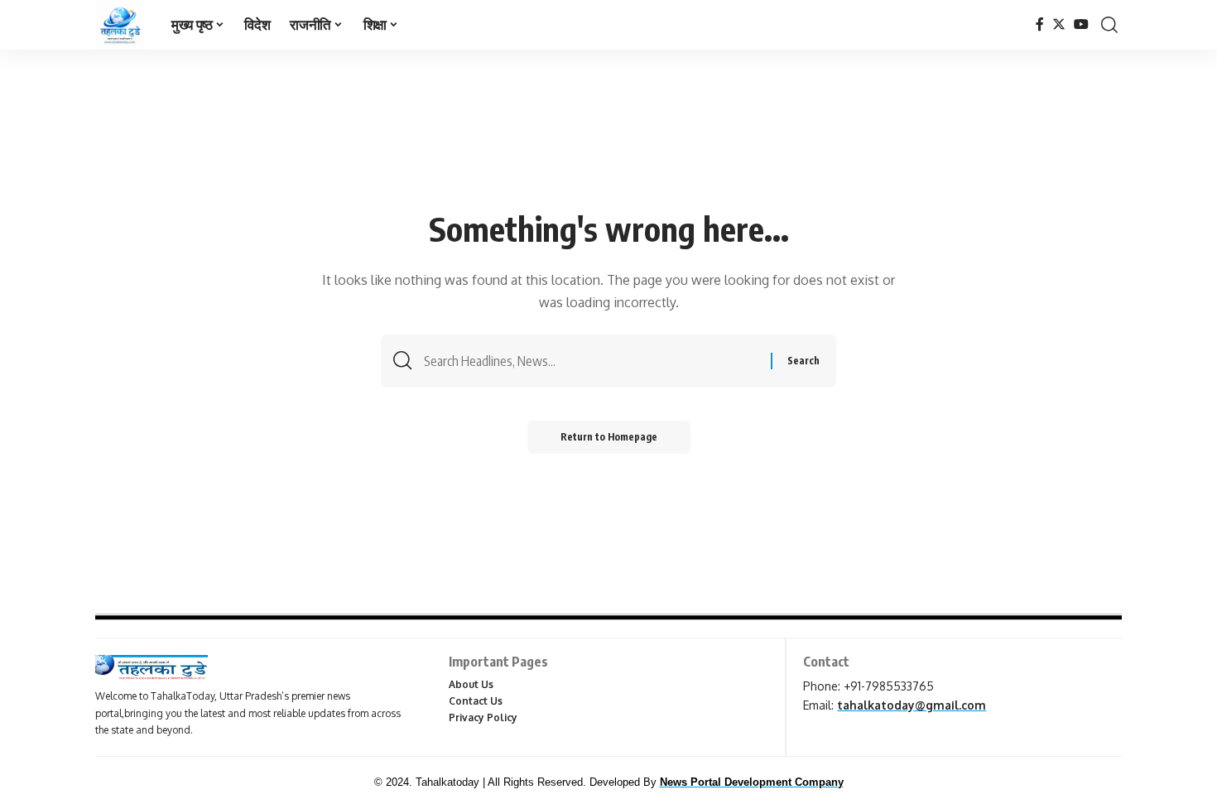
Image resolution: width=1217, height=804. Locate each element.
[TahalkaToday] (120, 25)
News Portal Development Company (752, 782)
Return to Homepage (608, 437)
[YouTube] (1081, 24)
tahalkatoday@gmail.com (911, 705)
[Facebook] (1040, 24)
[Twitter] (1059, 24)
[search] (1109, 25)
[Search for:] (591, 361)
